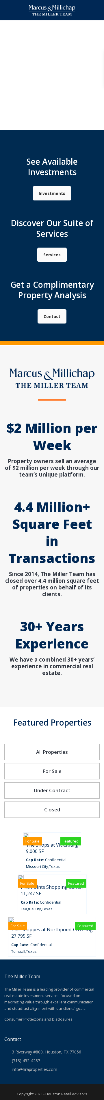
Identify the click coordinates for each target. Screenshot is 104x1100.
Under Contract (52, 790)
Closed (52, 809)
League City (31, 908)
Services (52, 254)
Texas (54, 866)
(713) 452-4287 (26, 1060)
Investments (52, 193)
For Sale (52, 771)
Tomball (18, 951)
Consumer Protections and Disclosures (38, 1019)
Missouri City (37, 866)
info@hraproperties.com (34, 1069)
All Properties (52, 752)
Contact (52, 316)
